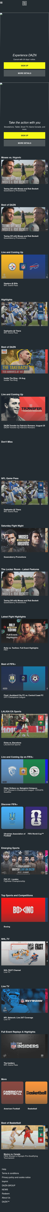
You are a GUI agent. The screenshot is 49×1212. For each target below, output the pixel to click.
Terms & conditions (10, 1173)
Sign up (24, 65)
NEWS (5, 1189)
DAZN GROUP (8, 1185)
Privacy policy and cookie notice (16, 1177)
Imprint (5, 1181)
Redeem (6, 1193)
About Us (6, 1197)
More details (24, 73)
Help (4, 1169)
